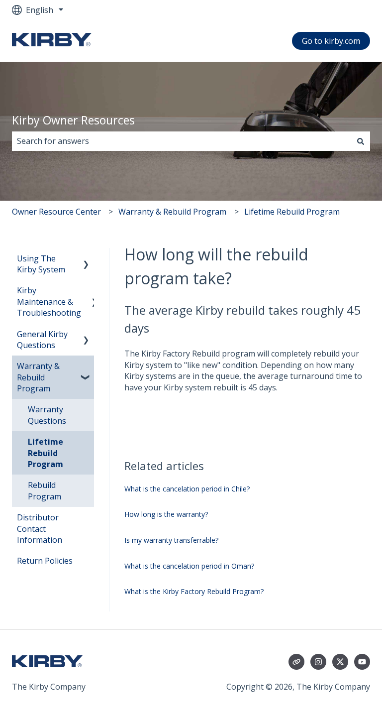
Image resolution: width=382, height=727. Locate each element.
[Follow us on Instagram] (318, 662)
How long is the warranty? (166, 514)
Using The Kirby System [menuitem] (41, 264)
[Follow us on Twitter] (340, 662)
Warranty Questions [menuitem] (47, 415)
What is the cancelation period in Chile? (187, 488)
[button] (86, 259)
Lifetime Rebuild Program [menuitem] (45, 453)
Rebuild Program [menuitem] (44, 490)
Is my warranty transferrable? (171, 540)
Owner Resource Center (56, 211)
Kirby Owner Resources (73, 120)
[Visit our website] (296, 662)
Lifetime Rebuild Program (292, 211)
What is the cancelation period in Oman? (189, 566)
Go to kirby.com (331, 40)
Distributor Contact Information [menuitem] (39, 528)
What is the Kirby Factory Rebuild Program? (194, 591)
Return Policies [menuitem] (45, 560)
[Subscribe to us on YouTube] (362, 662)
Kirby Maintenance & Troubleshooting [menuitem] (49, 301)
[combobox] (181, 140)
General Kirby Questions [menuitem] (42, 340)
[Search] (360, 140)
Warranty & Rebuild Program (172, 211)
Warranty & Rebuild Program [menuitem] (38, 377)
